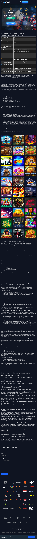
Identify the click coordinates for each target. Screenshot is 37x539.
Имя (2, 453)
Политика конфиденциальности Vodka (18, 528)
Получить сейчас (10, 23)
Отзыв (2, 458)
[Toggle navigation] (34, 2)
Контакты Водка (18, 529)
